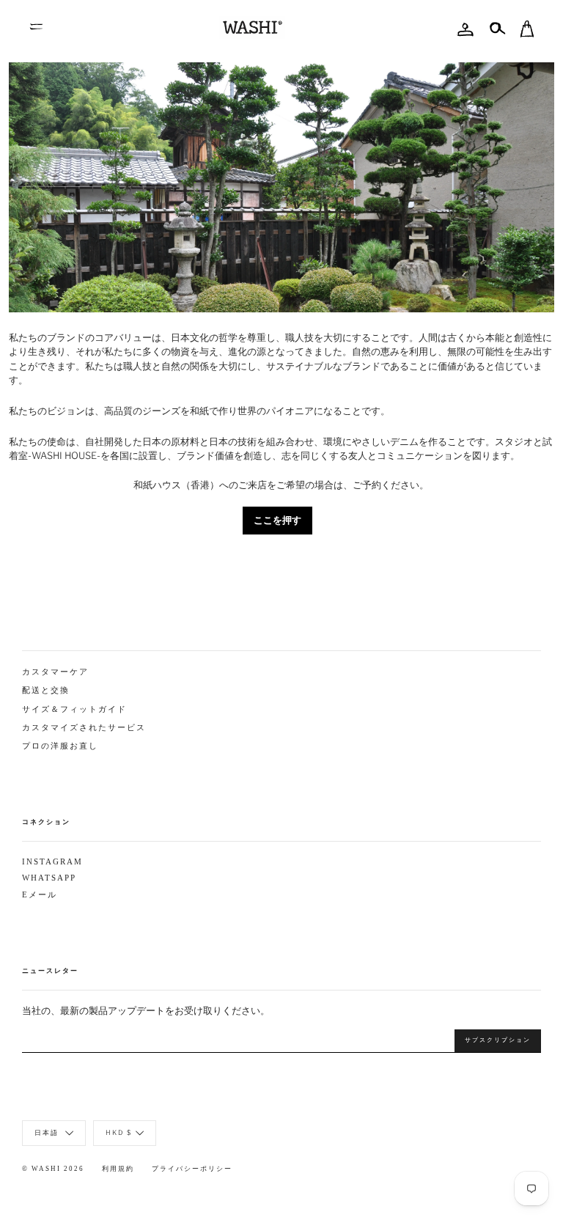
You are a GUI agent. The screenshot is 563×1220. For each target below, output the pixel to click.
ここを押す (277, 520)
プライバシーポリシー (192, 1168)
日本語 (48, 1132)
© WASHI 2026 (53, 1168)
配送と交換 (46, 690)
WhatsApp (49, 878)
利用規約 (118, 1168)
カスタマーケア (55, 672)
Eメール (39, 895)
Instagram (52, 862)
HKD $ (119, 1132)
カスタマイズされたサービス (84, 728)
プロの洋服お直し (60, 746)
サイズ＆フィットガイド (74, 709)
